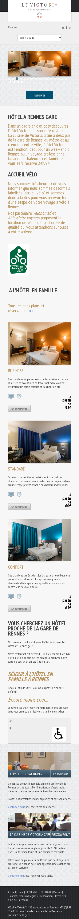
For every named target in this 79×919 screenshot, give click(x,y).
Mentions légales (28, 896)
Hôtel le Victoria (40, 10)
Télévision (11, 396)
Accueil (12, 892)
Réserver (39, 95)
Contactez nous (16, 807)
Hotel (21, 892)
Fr (63, 27)
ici (31, 310)
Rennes (57, 892)
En (70, 27)
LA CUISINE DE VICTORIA (38, 892)
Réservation (46, 896)
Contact (13, 896)
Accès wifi (19, 396)
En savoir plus (19, 408)
